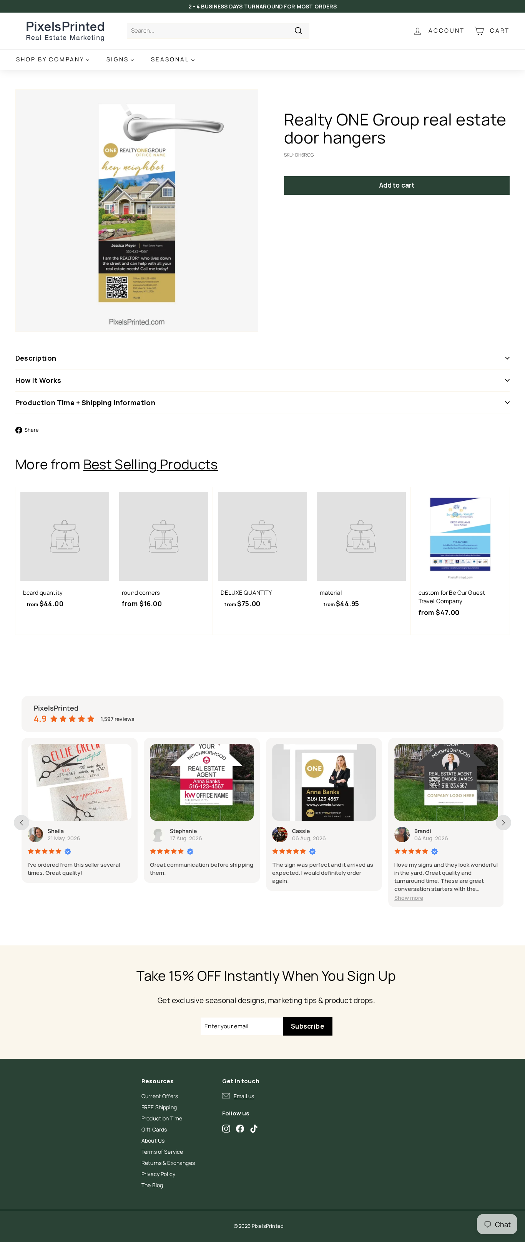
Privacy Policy (158, 1174)
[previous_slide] (21, 822)
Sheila (56, 831)
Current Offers (159, 1096)
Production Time (161, 1118)
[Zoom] (137, 211)
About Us (152, 1140)
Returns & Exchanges (168, 1162)
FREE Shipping (159, 1107)
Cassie (301, 831)
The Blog (152, 1185)
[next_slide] (503, 822)
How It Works (38, 380)
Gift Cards (154, 1129)
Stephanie (183, 831)
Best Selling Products (150, 464)
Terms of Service (162, 1151)
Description (35, 358)
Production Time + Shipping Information (85, 402)
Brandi (422, 831)
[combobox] (218, 31)
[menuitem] (53, 59)
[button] (408, 897)
